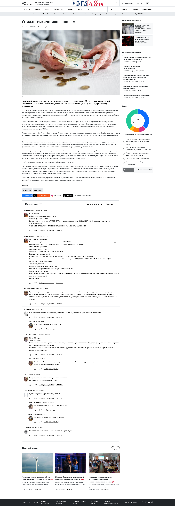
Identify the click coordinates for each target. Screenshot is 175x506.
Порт (49, 14)
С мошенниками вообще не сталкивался (135, 163)
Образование (77, 14)
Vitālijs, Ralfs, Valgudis (42, 4)
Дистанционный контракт (61, 502)
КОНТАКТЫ (123, 9)
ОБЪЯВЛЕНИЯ (58, 9)
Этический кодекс (94, 502)
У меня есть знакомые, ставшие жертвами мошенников (137, 154)
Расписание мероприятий (131, 52)
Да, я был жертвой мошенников (137, 159)
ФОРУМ (37, 9)
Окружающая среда (112, 14)
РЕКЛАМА (134, 9)
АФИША (70, 9)
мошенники (27, 190)
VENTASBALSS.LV (127, 3)
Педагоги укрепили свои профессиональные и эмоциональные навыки (68, 479)
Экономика (66, 14)
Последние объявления (130, 20)
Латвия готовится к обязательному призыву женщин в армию (104, 479)
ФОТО (80, 9)
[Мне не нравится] (35, 230)
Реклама (35, 502)
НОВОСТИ (26, 9)
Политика (57, 14)
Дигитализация (126, 14)
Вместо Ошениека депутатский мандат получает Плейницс (36, 478)
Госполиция (38, 190)
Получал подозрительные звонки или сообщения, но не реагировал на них (138, 141)
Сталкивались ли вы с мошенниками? (137, 134)
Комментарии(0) (144, 170)
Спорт (87, 14)
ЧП (43, 14)
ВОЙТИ (139, 3)
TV (88, 9)
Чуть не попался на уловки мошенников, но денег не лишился (138, 148)
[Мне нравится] (30, 230)
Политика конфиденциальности (111, 502)
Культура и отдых (97, 14)
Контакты (26, 502)
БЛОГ (47, 9)
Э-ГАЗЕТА (112, 9)
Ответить (59, 230)
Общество (36, 14)
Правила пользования (45, 502)
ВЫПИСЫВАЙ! (147, 9)
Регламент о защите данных (79, 502)
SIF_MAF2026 (138, 14)
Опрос (124, 106)
